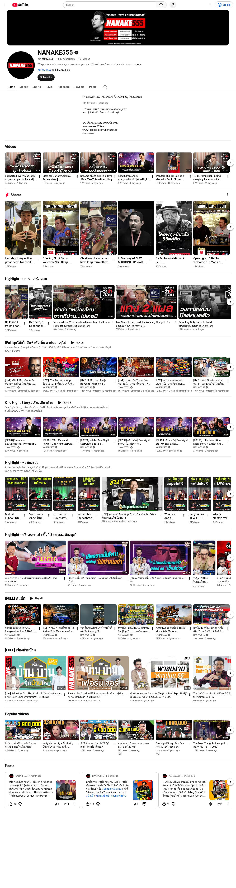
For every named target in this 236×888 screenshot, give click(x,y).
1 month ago (35, 776)
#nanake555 (118, 795)
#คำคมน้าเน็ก (102, 795)
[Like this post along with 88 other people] (10, 804)
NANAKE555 (11, 387)
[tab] (11, 87)
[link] (42, 791)
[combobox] (110, 5)
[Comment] (144, 804)
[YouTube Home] (20, 5)
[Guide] (6, 5)
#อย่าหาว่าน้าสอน (111, 788)
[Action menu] (74, 804)
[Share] (57, 804)
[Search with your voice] (172, 4)
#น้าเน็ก (90, 795)
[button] (88, 133)
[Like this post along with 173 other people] (87, 804)
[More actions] (39, 176)
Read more (88, 133)
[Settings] (210, 5)
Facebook (45, 70)
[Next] (230, 162)
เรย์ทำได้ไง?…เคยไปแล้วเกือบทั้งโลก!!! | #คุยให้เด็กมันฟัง (112, 97)
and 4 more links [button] (61, 70)
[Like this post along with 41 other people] (164, 804)
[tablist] (118, 87)
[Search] (161, 4)
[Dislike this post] (20, 804)
